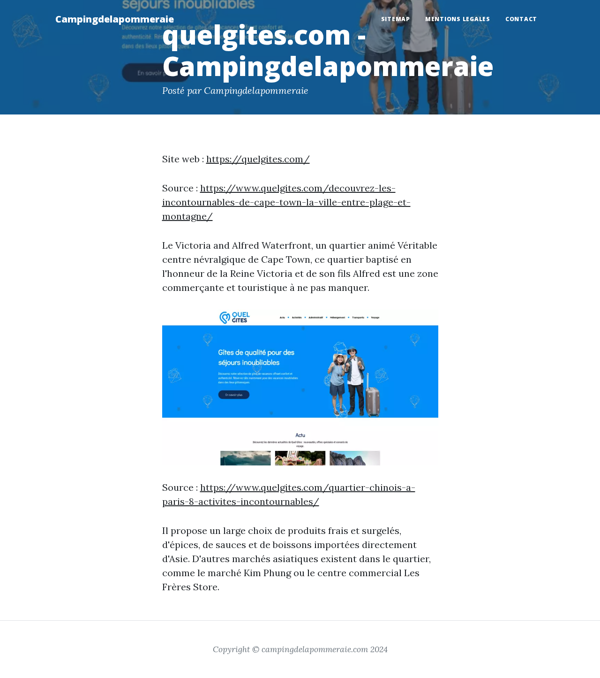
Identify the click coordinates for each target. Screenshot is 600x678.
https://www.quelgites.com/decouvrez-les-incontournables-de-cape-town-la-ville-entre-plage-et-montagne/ (286, 202)
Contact (521, 19)
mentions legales (457, 19)
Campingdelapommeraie (114, 19)
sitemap (395, 19)
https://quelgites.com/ (258, 159)
